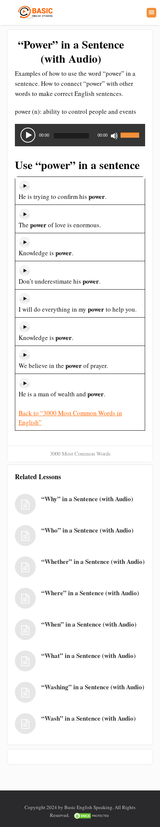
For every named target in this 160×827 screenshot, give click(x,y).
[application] (80, 135)
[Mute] (114, 136)
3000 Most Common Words (80, 453)
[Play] (27, 135)
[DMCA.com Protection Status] (92, 815)
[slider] (131, 130)
